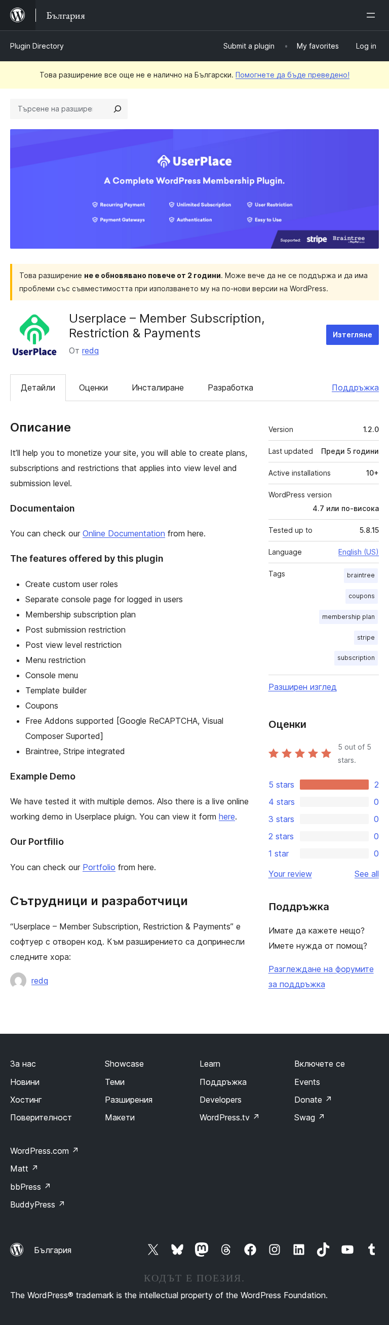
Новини (25, 1082)
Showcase (124, 1064)
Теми (115, 1082)
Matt (24, 1168)
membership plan (348, 616)
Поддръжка (355, 387)
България (52, 1250)
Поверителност (41, 1117)
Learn (210, 1064)
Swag (309, 1117)
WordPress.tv (230, 1117)
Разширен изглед (302, 687)
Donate (313, 1100)
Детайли (38, 387)
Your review (290, 874)
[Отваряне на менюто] (373, 15)
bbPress (30, 1187)
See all (367, 874)
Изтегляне (352, 334)
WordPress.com (44, 1151)
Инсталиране (158, 387)
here (227, 816)
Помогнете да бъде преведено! (292, 74)
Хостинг (26, 1100)
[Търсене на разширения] (117, 109)
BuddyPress (37, 1204)
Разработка (230, 387)
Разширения (128, 1100)
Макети (120, 1117)
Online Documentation (124, 533)
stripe (366, 637)
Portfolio (99, 867)
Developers (221, 1100)
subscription (356, 657)
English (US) (358, 552)
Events (307, 1082)
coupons (361, 596)
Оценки (93, 387)
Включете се (319, 1064)
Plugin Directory (37, 46)
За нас (23, 1064)
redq (90, 350)
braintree (361, 575)
